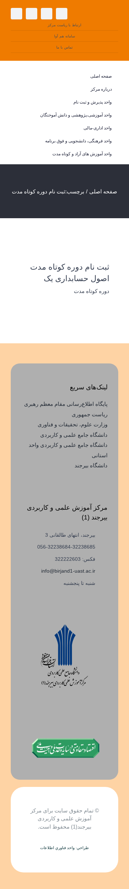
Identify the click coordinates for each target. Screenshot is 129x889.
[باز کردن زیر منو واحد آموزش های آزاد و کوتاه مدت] (21, 154)
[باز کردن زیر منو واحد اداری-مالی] (21, 128)
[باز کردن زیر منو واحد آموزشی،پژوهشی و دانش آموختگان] (21, 115)
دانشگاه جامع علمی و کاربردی (74, 435)
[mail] (16, 13)
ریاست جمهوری (90, 414)
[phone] (31, 13)
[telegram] (46, 13)
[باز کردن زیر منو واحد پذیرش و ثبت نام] (21, 102)
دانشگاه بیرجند (91, 465)
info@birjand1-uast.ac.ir (68, 571)
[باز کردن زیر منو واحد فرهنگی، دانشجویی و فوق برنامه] (21, 141)
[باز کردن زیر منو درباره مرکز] (21, 89)
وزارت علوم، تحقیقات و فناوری (73, 424)
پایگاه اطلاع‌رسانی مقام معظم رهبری (66, 404)
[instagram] (61, 13)
